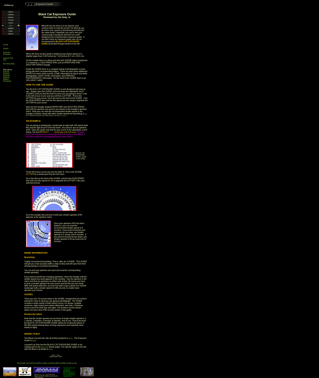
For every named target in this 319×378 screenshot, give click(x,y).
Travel (41, 363)
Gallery (27, 363)
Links (67, 363)
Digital (60, 363)
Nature (35, 363)
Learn (48, 363)
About (73, 363)
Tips (54, 363)
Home (20, 363)
